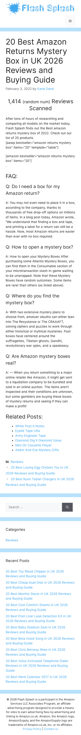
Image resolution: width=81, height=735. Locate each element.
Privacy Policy (32, 729)
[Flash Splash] (40, 8)
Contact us (51, 729)
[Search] (67, 507)
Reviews (17, 462)
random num (36, 101)
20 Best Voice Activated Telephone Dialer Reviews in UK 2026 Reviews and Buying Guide (37, 665)
